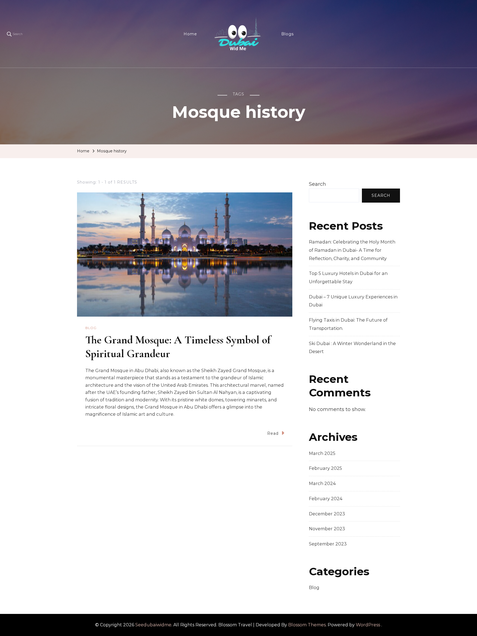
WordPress (368, 624)
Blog (91, 328)
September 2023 (328, 544)
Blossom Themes (307, 624)
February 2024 (325, 498)
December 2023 (327, 513)
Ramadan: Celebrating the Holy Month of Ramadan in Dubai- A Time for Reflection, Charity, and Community (352, 250)
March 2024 (322, 483)
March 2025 (322, 453)
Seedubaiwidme (153, 624)
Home (190, 33)
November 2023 (327, 528)
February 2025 (325, 468)
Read (273, 433)
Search (317, 184)
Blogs (287, 33)
